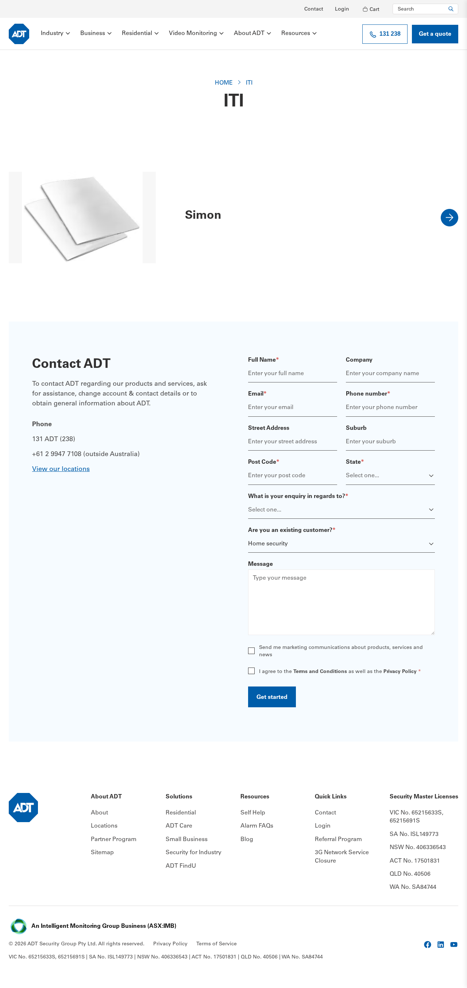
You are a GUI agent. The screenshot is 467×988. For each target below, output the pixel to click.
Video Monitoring (193, 33)
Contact (313, 9)
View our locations (61, 469)
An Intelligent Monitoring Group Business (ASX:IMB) (103, 926)
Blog (246, 840)
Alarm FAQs (256, 826)
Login (342, 9)
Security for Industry (193, 853)
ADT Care (179, 826)
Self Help (252, 813)
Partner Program (113, 840)
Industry (52, 33)
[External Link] (427, 944)
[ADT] (19, 34)
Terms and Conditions (320, 671)
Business (92, 33)
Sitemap (102, 853)
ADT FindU (181, 866)
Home (224, 83)
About (99, 813)
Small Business (187, 840)
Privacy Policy (400, 671)
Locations (104, 826)
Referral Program (338, 840)
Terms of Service (216, 944)
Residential (137, 33)
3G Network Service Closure (342, 857)
